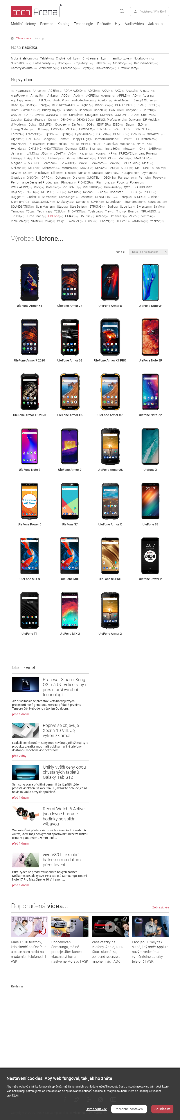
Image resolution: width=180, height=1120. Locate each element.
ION (142, 148)
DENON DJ (85, 119)
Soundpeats (157, 201)
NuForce (112, 172)
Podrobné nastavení (129, 1109)
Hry (117, 24)
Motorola (70, 168)
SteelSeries (78, 206)
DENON (68, 119)
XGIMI (91, 221)
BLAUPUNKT (125, 105)
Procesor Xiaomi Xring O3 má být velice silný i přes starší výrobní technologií (64, 687)
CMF (39, 115)
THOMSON (77, 211)
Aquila (148, 95)
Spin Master (45, 206)
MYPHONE (144, 168)
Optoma (63, 177)
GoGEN (33, 139)
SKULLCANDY (43, 201)
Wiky (61, 221)
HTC (97, 144)
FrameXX (33, 134)
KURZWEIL (128, 153)
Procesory (70, 68)
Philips (68, 182)
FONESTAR (143, 129)
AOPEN (92, 95)
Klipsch (86, 153)
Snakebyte (65, 201)
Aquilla (17, 100)
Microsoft (50, 168)
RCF (61, 192)
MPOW (101, 168)
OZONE (110, 177)
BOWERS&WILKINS (25, 110)
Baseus (17, 105)
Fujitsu (66, 134)
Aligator (147, 90)
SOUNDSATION (22, 206)
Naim (161, 168)
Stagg (62, 206)
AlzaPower (19, 95)
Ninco (70, 172)
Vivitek (37, 221)
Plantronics (105, 182)
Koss (100, 153)
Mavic (84, 163)
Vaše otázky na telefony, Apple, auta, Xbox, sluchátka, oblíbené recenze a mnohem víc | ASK (107, 952)
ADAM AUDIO (75, 90)
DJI (33, 124)
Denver (135, 119)
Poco (122, 182)
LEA (28, 158)
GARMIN (103, 134)
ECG (90, 124)
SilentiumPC (20, 201)
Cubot (16, 119)
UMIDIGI (87, 216)
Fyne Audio (84, 134)
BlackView (104, 105)
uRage (102, 216)
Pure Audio (113, 187)
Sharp (126, 197)
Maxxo (115, 163)
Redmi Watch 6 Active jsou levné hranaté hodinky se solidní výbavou (64, 816)
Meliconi (18, 168)
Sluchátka (21, 63)
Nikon (57, 172)
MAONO (34, 163)
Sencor (86, 197)
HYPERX (144, 144)
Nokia (84, 172)
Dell (53, 119)
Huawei (110, 144)
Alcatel (132, 90)
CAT (28, 115)
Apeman (108, 95)
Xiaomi (106, 221)
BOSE (154, 105)
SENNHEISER (106, 197)
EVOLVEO (87, 129)
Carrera (149, 110)
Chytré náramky (95, 58)
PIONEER (86, 182)
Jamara (17, 153)
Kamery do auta (24, 68)
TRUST (17, 216)
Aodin (79, 95)
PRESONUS (72, 187)
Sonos (82, 201)
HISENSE (19, 144)
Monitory (122, 63)
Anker (53, 95)
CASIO (16, 115)
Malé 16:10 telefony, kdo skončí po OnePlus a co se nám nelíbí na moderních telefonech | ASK (28, 952)
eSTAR (71, 129)
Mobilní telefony (23, 24)
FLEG (127, 129)
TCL (30, 211)
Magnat (18, 163)
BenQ (44, 105)
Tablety (47, 58)
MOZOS (86, 168)
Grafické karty (129, 68)
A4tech (39, 90)
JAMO (33, 153)
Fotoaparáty (44, 63)
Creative (148, 115)
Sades (33, 197)
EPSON (57, 129)
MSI (114, 168)
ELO (142, 124)
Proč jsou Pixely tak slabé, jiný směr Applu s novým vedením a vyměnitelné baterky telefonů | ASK (150, 952)
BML (141, 105)
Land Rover (148, 153)
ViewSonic (20, 221)
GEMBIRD (121, 134)
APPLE (123, 95)
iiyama (96, 148)
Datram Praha (35, 119)
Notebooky (144, 58)
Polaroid (137, 182)
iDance (71, 148)
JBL (46, 153)
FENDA (103, 129)
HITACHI (37, 144)
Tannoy (17, 211)
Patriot (145, 177)
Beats (31, 105)
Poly (39, 187)
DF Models (151, 119)
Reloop (89, 192)
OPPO (47, 177)
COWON (121, 115)
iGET (83, 148)
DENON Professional (111, 119)
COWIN (106, 115)
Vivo (50, 221)
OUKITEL (94, 177)
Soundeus (114, 201)
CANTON (116, 110)
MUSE (127, 168)
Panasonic (127, 177)
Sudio (113, 206)
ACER (55, 90)
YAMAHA (140, 221)
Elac (130, 124)
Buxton (70, 110)
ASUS (44, 100)
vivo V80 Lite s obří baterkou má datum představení (62, 859)
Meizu (147, 163)
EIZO (118, 124)
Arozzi (30, 100)
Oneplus (18, 177)
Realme (74, 192)
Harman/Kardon (107, 139)
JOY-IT (59, 153)
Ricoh (102, 192)
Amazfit (38, 95)
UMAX (71, 216)
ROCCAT (135, 192)
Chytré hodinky (68, 58)
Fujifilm (51, 134)
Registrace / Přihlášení (153, 11)
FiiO (116, 129)
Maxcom (99, 163)
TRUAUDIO (150, 211)
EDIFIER (104, 124)
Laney (16, 158)
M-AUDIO (68, 163)
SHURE (140, 197)
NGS (28, 172)
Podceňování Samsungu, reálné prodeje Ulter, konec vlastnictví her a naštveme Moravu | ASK (69, 952)
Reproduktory (146, 63)
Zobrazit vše (160, 907)
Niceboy (42, 172)
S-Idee (153, 197)
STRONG (97, 206)
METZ (34, 168)
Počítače (104, 24)
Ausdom (105, 100)
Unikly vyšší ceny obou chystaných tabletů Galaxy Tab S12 (64, 772)
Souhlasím (162, 1109)
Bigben (87, 105)
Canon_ (100, 110)
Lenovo (55, 158)
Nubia (97, 172)
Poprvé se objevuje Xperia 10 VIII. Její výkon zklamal (61, 730)
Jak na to (155, 24)
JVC (72, 153)
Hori (74, 144)
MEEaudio (132, 163)
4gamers (23, 90)
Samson (49, 197)
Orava (79, 177)
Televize (103, 63)
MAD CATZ (142, 158)
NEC (16, 172)
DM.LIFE (46, 124)
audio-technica (84, 100)
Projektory (83, 63)
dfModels (18, 124)
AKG (119, 90)
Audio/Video (134, 24)
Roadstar (117, 192)
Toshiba (95, 211)
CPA (135, 115)
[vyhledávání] (122, 11)
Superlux (127, 206)
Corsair (76, 115)
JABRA (155, 148)
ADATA (94, 90)
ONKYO (33, 177)
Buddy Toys (51, 110)
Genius (138, 134)
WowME (75, 221)
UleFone (55, 216)
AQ (136, 95)
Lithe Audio (86, 158)
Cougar (91, 115)
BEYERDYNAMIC (65, 105)
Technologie (83, 24)
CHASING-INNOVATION (46, 148)
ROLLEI (150, 192)
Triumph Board (127, 211)
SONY (97, 201)
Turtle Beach (36, 216)
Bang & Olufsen (145, 100)
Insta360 (112, 148)
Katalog (64, 24)
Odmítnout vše (96, 1109)
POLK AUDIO (21, 187)
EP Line (42, 129)
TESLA (59, 211)
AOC (66, 95)
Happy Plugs (82, 139)
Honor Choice (57, 144)
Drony (64, 63)
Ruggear (18, 197)
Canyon (133, 110)
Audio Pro (61, 100)
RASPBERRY (144, 187)
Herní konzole (120, 58)
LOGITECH (107, 158)
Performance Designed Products (35, 182)
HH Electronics (146, 139)
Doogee (62, 124)
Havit (127, 139)
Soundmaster (135, 201)
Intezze (129, 148)
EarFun (78, 124)
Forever (17, 134)
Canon (85, 110)
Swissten (144, 206)
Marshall (51, 163)
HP (85, 144)
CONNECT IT (56, 115)
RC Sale (47, 192)
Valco (134, 216)
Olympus (149, 172)
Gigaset (17, 139)
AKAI (107, 90)
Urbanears (118, 216)
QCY (128, 187)
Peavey (159, 177)
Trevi (109, 211)
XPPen (123, 221)
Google (49, 139)
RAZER (32, 192)
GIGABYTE (156, 134)
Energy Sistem (22, 129)
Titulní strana (23, 38)
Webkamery (49, 68)
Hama (63, 139)
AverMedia (122, 100)
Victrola (148, 216)
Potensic (53, 187)
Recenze (46, 24)
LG (70, 158)
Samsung (68, 197)
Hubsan (127, 144)
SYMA (159, 206)
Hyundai (18, 148)
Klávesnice (106, 68)
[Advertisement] (90, 1019)
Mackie (125, 158)
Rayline (17, 192)
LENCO (40, 158)
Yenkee (157, 221)
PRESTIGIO (92, 187)
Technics (44, 211)
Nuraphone (130, 172)
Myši (88, 68)
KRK (112, 153)
